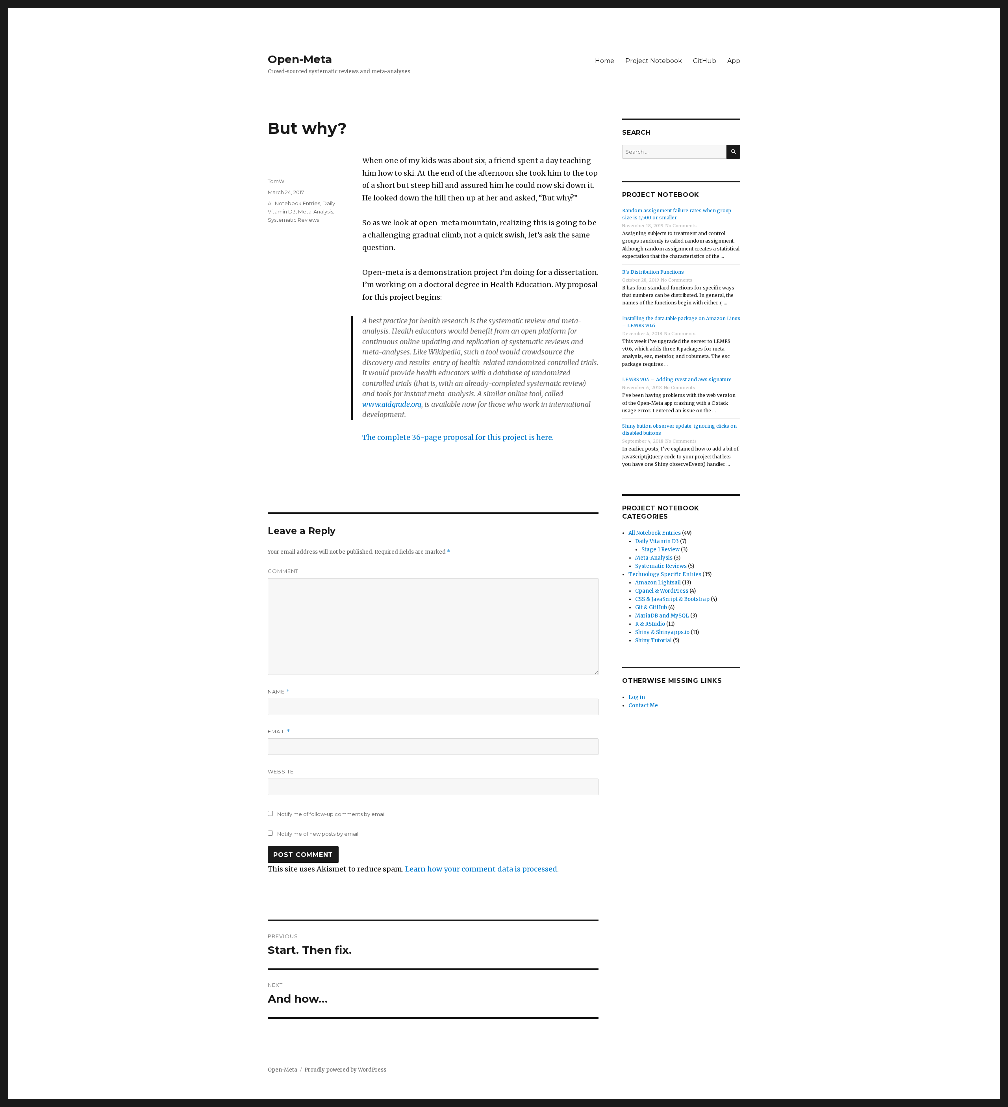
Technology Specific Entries (664, 574)
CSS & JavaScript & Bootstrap (672, 599)
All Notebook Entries (294, 203)
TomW (276, 181)
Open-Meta (300, 59)
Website (281, 771)
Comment (283, 571)
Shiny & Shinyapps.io (662, 632)
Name (279, 691)
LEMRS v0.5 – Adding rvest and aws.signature (677, 379)
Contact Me (643, 705)
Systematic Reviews (293, 220)
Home (604, 61)
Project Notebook (653, 61)
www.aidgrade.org (391, 404)
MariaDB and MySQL (662, 615)
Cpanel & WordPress (661, 591)
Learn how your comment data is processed (481, 868)
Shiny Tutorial (653, 640)
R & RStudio (650, 624)
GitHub (704, 61)
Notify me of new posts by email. (318, 834)
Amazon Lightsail (658, 582)
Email (279, 731)
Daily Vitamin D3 (657, 541)
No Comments (681, 225)
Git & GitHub (651, 607)
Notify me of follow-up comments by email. (332, 814)
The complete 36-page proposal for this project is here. (458, 437)
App (733, 61)
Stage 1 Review (660, 549)
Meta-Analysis (315, 211)
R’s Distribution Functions (653, 272)
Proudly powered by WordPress (345, 1069)
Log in (636, 697)
